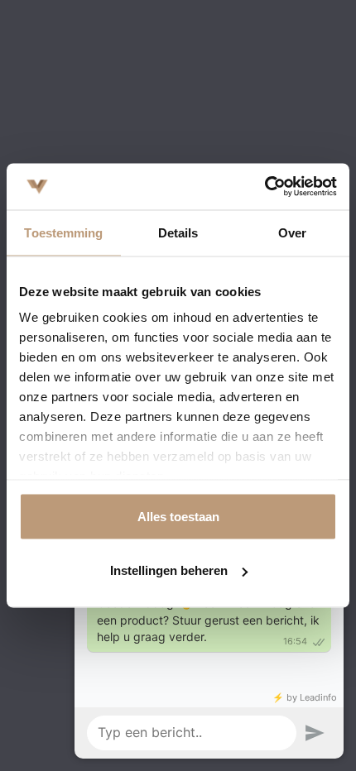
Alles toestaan (178, 516)
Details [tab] (178, 232)
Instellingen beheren (169, 570)
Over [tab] (292, 232)
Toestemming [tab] (63, 232)
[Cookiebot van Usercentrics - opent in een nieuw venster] (264, 187)
